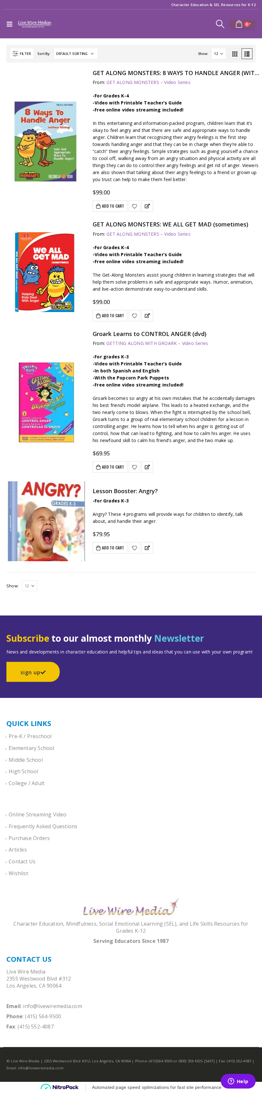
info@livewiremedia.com (52, 1006)
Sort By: (43, 53)
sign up (30, 672)
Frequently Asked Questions (43, 826)
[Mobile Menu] (11, 24)
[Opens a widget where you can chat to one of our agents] (238, 1082)
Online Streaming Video (37, 814)
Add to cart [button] (113, 206)
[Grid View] (234, 53)
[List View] (247, 53)
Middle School (26, 759)
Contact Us (22, 861)
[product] (46, 141)
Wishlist (18, 873)
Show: (203, 53)
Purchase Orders (29, 838)
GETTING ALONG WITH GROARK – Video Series (157, 343)
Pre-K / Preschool (30, 736)
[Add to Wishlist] (134, 206)
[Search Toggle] (220, 24)
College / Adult (26, 783)
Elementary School (31, 748)
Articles (18, 849)
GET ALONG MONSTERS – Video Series (148, 82)
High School (23, 771)
